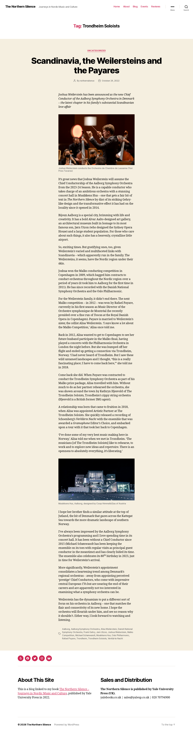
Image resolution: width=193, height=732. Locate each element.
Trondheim (82, 638)
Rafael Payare (68, 638)
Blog (135, 6)
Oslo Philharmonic (120, 635)
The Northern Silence (20, 6)
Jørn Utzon (101, 632)
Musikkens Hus (103, 635)
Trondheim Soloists (97, 638)
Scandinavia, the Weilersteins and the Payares (96, 65)
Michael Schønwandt (85, 635)
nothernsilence (87, 80)
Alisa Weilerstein (109, 629)
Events (144, 6)
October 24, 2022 (110, 80)
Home (117, 6)
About (126, 6)
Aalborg (66, 629)
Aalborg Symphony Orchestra (85, 629)
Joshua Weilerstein (117, 632)
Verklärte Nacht (115, 638)
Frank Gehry (89, 632)
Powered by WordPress (66, 724)
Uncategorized (96, 50)
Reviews (155, 6)
